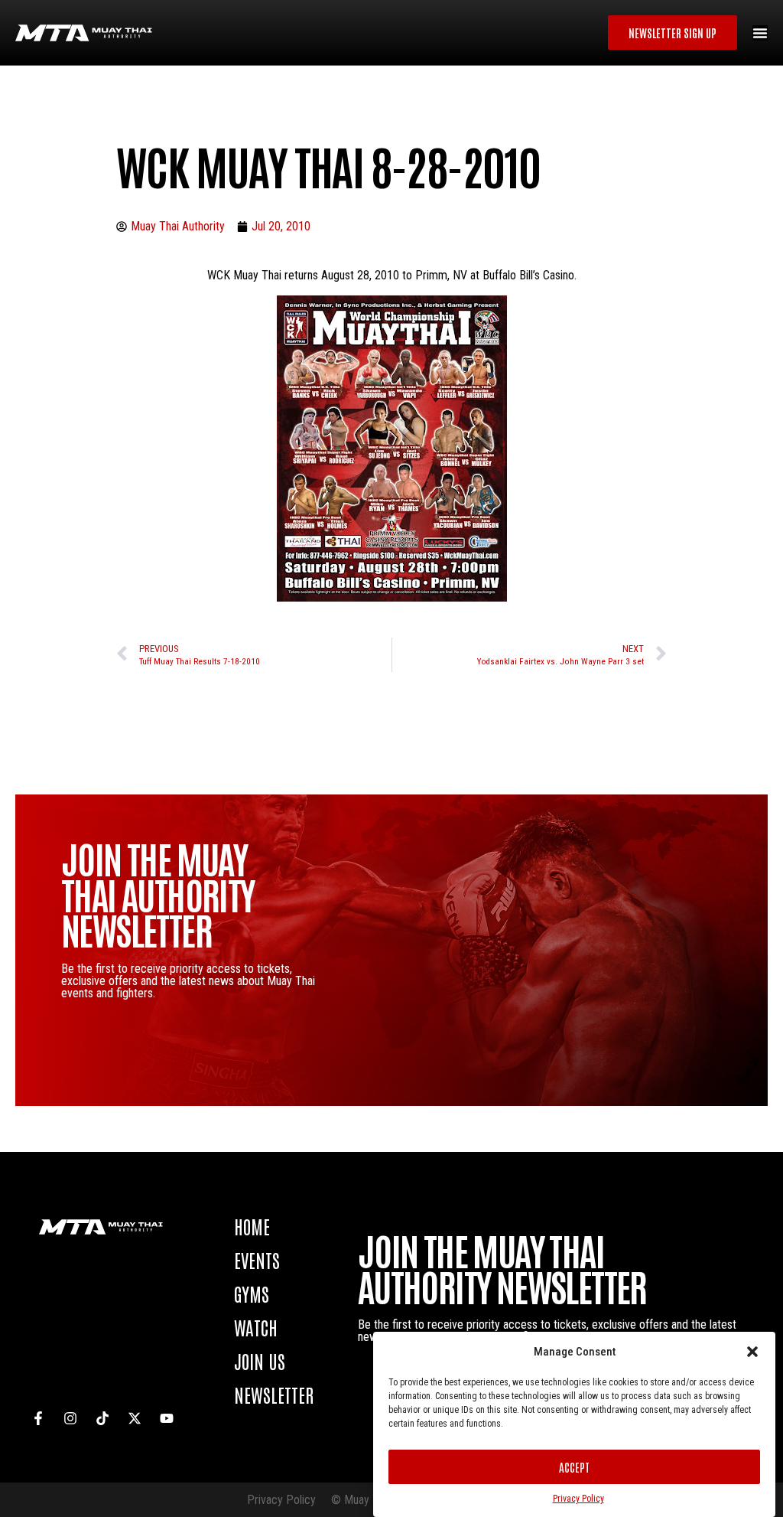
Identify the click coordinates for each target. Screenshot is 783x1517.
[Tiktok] (102, 1418)
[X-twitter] (134, 1418)
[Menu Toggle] (760, 33)
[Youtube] (167, 1418)
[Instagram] (70, 1418)
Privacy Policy (578, 1498)
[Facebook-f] (38, 1418)
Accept (574, 1467)
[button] (752, 1351)
